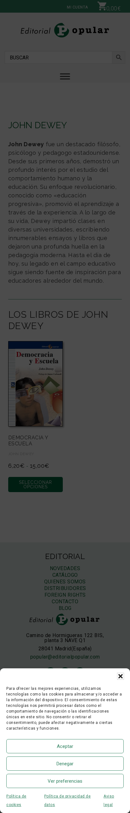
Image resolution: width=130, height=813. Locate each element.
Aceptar (65, 746)
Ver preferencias (65, 781)
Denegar (65, 764)
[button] (120, 676)
